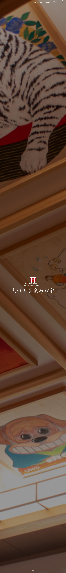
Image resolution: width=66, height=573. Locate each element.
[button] (33, 570)
